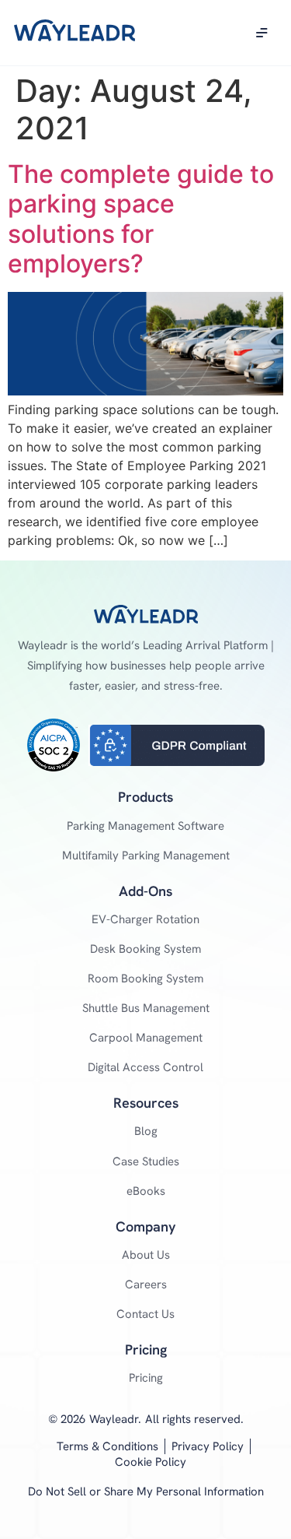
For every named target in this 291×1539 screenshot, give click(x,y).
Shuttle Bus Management (146, 1008)
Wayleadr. (115, 1419)
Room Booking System (145, 978)
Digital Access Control (145, 1067)
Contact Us (145, 1314)
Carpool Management (146, 1037)
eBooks (145, 1191)
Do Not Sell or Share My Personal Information (146, 1491)
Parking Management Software (145, 826)
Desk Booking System (145, 949)
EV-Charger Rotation (145, 919)
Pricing (146, 1378)
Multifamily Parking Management (146, 855)
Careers (146, 1284)
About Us (146, 1255)
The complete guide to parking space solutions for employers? (141, 219)
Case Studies (146, 1161)
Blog (146, 1131)
